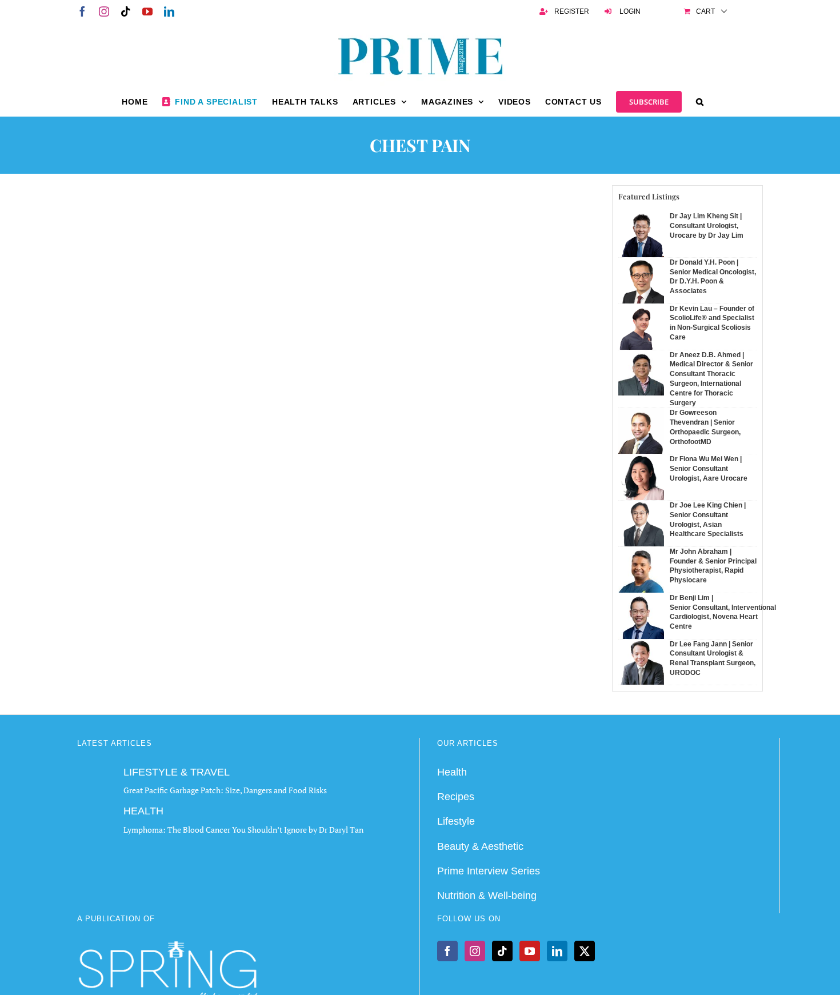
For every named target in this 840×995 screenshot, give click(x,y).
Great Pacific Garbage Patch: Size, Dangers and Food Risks (225, 790)
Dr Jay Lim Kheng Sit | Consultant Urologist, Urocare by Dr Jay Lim (706, 225)
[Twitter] (584, 951)
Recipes (455, 796)
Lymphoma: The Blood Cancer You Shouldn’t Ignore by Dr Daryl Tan (243, 829)
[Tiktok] (502, 951)
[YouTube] (529, 951)
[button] (700, 101)
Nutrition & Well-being (487, 895)
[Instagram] (475, 951)
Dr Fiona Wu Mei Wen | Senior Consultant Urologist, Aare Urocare (708, 468)
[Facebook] (447, 951)
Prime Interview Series (488, 871)
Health (452, 772)
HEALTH (143, 811)
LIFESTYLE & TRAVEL (176, 772)
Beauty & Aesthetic (480, 846)
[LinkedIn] (557, 951)
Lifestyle (456, 821)
